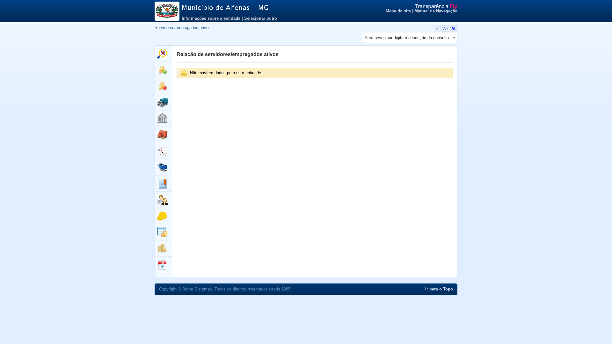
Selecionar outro (260, 18)
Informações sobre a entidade (211, 18)
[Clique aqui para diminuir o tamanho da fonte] (438, 30)
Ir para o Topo (439, 289)
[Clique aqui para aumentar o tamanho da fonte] (446, 30)
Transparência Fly (436, 6)
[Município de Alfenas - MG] (261, 8)
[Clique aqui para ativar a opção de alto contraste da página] (453, 30)
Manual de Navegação (435, 11)
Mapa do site (398, 11)
